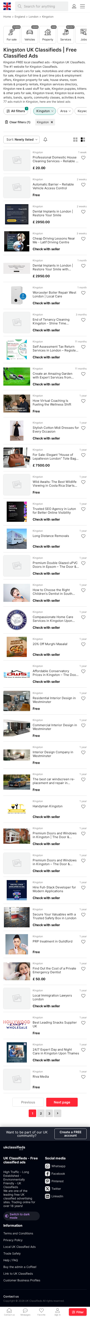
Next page (62, 1102)
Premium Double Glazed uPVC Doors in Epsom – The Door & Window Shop (55, 565)
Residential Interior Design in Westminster (54, 700)
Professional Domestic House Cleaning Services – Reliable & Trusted (55, 159)
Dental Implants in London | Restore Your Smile (53, 213)
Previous (28, 1102)
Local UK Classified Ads (19, 1246)
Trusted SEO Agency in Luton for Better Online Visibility (54, 511)
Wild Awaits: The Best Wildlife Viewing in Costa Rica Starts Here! (55, 483)
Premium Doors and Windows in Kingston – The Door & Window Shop (55, 862)
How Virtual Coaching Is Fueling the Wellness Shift (52, 402)
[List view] (83, 139)
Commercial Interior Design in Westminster (55, 727)
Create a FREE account (70, 1133)
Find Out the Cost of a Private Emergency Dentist (54, 970)
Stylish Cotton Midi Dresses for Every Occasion (56, 429)
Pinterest (57, 1181)
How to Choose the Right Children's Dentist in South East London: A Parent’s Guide (55, 592)
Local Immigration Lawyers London (52, 997)
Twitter (56, 1188)
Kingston (43, 122)
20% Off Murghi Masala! (50, 644)
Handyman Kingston (48, 806)
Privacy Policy (13, 1240)
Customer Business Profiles (21, 1280)
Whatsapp (58, 1166)
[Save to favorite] (83, 157)
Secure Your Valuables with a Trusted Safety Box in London (54, 916)
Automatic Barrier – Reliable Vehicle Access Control (53, 186)
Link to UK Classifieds (18, 1273)
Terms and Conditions (18, 1233)
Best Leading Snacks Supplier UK (55, 1024)
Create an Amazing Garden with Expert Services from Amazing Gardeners (52, 375)
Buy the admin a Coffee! (19, 1267)
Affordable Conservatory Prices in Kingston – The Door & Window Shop (55, 673)
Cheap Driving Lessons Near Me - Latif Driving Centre (54, 240)
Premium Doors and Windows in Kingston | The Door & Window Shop (55, 835)
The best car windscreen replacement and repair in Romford (54, 781)
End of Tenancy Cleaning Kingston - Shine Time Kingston (51, 321)
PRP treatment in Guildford (52, 941)
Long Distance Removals (51, 536)
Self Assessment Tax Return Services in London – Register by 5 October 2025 (55, 348)
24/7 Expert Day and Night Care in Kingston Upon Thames (56, 1051)
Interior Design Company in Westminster (53, 754)
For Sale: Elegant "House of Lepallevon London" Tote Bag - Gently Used (55, 456)
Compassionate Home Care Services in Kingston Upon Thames (53, 619)
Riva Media (41, 1076)
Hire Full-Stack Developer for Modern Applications (54, 889)
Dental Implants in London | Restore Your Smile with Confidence (53, 267)
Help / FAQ (10, 1260)
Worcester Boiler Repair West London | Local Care (54, 294)
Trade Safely (12, 1253)
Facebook (58, 1173)
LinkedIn (57, 1196)
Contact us (11, 1296)
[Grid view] (75, 139)
